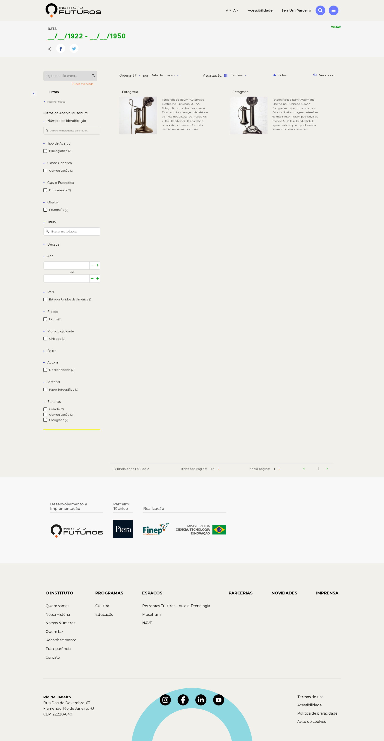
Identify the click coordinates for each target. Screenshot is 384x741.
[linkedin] (200, 699)
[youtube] (218, 699)
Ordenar (125, 75)
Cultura (102, 606)
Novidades (284, 593)
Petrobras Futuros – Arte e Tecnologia (176, 606)
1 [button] (318, 469)
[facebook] (183, 699)
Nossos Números (60, 623)
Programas (109, 593)
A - (235, 10)
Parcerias (241, 593)
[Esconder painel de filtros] (34, 93)
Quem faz (54, 632)
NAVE (147, 623)
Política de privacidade (317, 713)
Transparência (58, 649)
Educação (104, 614)
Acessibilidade (309, 705)
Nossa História (58, 614)
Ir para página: (259, 469)
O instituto (59, 593)
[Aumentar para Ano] (97, 265)
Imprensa (327, 593)
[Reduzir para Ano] (92, 265)
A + (228, 10)
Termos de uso (310, 697)
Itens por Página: (194, 469)
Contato (53, 657)
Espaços (152, 593)
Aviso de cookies (311, 721)
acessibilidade (260, 10)
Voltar (336, 27)
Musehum (151, 614)
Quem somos (57, 606)
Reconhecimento (61, 640)
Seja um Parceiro (296, 10)
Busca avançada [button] (83, 83)
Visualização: (213, 75)
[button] (303, 469)
